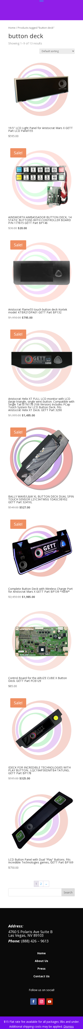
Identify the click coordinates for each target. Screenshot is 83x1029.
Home (12, 27)
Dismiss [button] (68, 1026)
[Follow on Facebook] (33, 1001)
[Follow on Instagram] (41, 1001)
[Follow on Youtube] (49, 1001)
